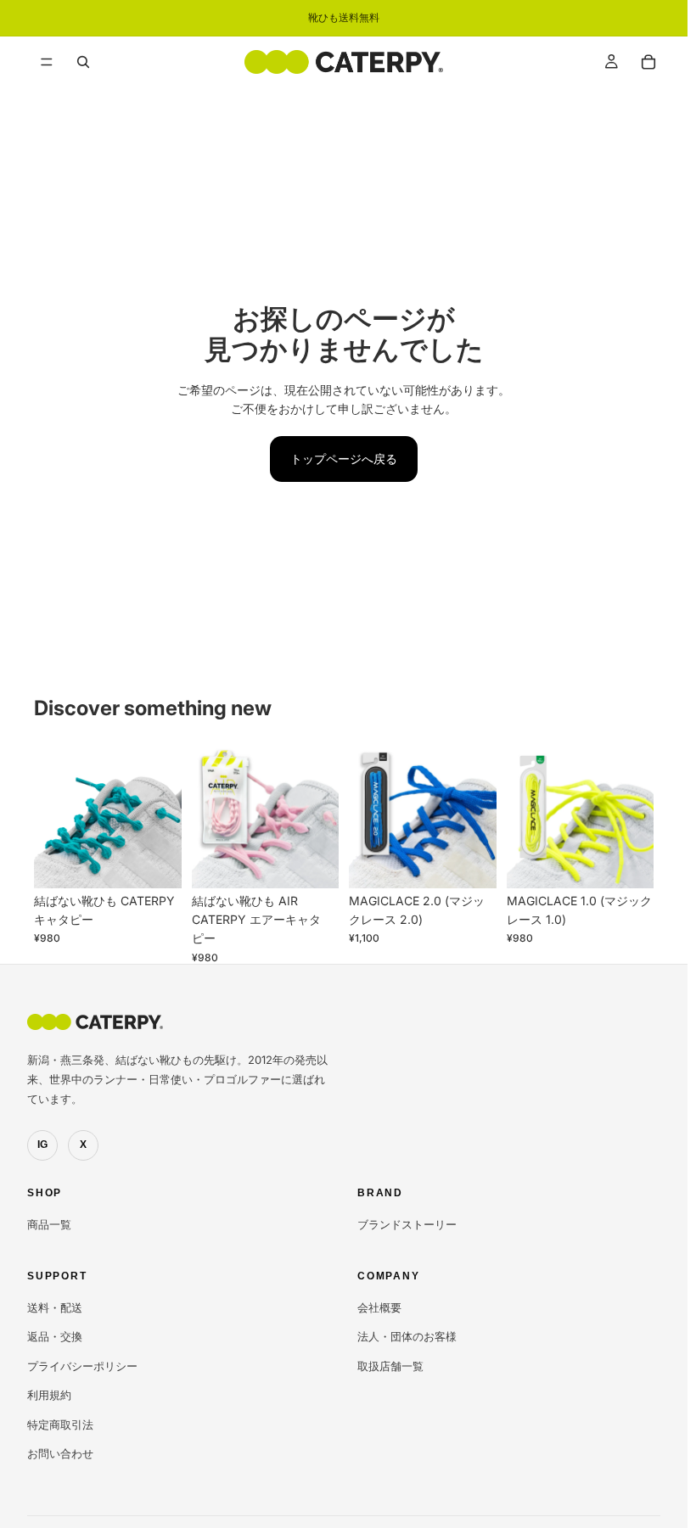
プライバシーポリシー (82, 1366)
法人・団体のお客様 (407, 1336)
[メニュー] (46, 61)
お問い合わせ (60, 1453)
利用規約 (49, 1395)
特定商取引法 (60, 1424)
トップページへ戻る (343, 458)
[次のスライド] (163, 814)
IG (42, 1144)
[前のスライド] (52, 814)
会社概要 (379, 1307)
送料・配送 (54, 1307)
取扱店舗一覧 (390, 1366)
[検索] (83, 62)
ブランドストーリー (407, 1224)
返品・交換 (54, 1336)
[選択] (155, 862)
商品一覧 (49, 1224)
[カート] (648, 62)
